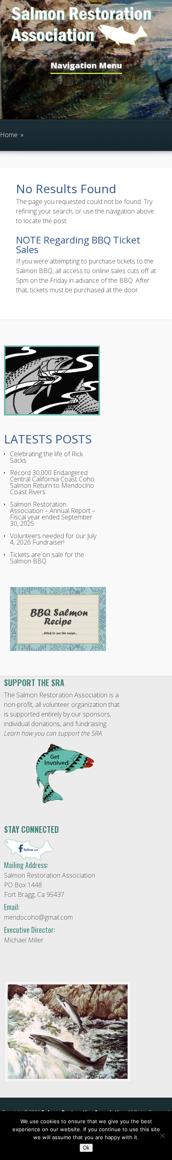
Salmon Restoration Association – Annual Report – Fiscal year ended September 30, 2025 (52, 514)
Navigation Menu (86, 66)
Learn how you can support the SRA (53, 733)
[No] (162, 1136)
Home (9, 134)
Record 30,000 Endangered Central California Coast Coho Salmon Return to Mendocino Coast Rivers (52, 482)
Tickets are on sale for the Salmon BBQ (47, 557)
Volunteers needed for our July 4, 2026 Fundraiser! (53, 539)
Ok (86, 1148)
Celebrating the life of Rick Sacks (46, 457)
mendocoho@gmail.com (38, 917)
